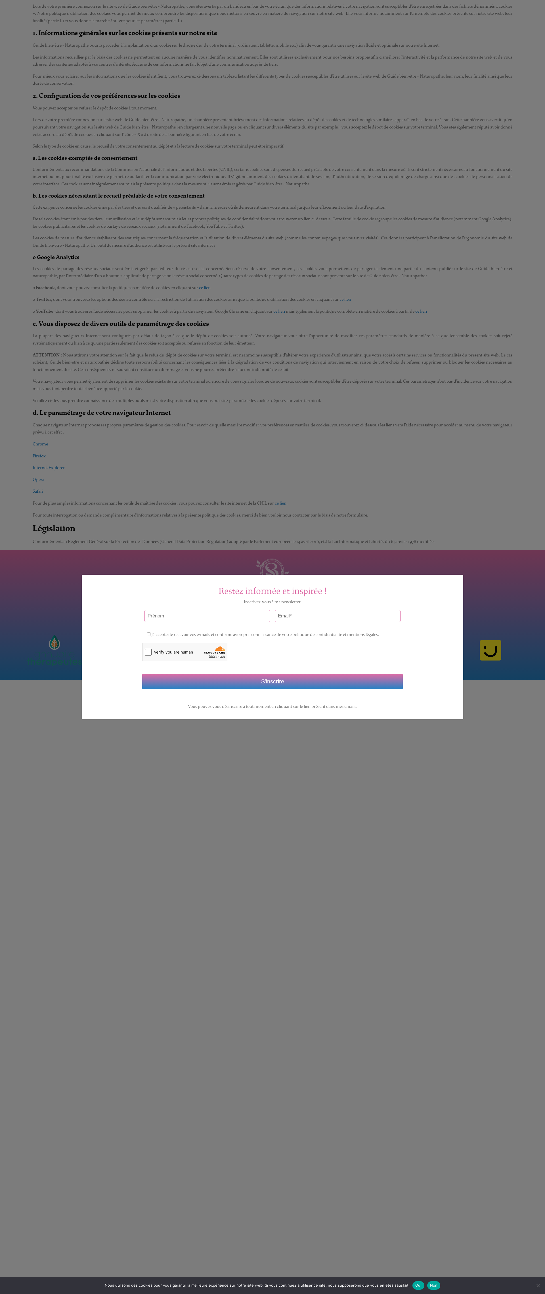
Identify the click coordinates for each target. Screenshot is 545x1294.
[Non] (538, 1285)
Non (434, 1285)
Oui (418, 1285)
